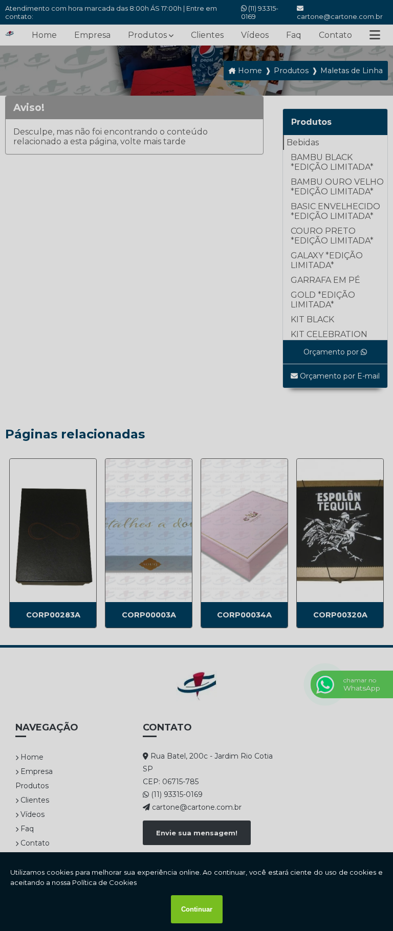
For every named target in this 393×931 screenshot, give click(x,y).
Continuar (196, 909)
